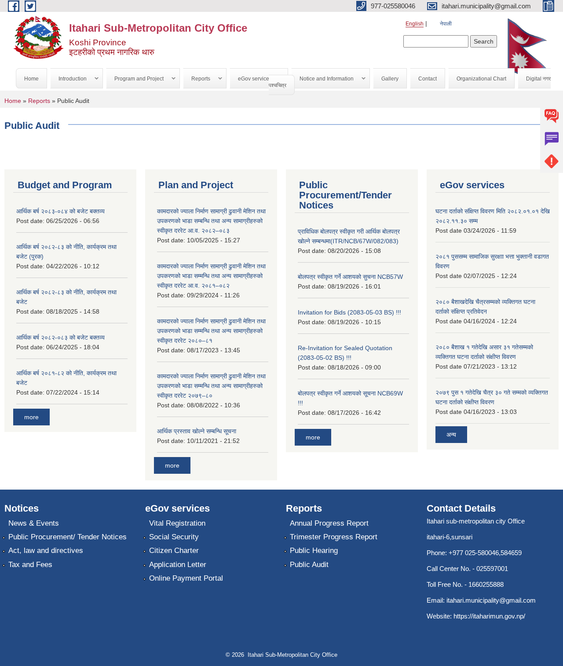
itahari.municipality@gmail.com (491, 600)
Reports (196, 79)
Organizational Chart (481, 79)
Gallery (389, 79)
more (31, 417)
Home (31, 79)
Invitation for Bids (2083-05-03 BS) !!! (349, 312)
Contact (427, 79)
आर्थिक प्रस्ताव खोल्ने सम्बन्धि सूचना (196, 431)
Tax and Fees (30, 564)
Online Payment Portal (186, 578)
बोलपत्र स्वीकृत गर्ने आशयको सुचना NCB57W (350, 276)
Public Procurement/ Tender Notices (67, 537)
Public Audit (309, 564)
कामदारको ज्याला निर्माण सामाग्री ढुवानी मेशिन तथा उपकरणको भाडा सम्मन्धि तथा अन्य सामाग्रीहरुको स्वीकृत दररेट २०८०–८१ (211, 331)
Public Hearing (314, 550)
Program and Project (135, 79)
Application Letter (177, 564)
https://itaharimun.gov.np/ (489, 616)
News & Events (33, 523)
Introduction (69, 79)
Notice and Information (323, 79)
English (415, 24)
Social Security (174, 537)
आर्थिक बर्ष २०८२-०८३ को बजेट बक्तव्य (60, 337)
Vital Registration (177, 523)
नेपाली (446, 24)
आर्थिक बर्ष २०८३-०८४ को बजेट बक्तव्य (60, 211)
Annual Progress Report (329, 523)
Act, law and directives (45, 550)
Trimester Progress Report (333, 537)
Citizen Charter (174, 550)
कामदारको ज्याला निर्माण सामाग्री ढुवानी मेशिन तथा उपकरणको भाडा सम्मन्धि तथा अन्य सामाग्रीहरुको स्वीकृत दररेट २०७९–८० (211, 386)
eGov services (251, 79)
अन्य (451, 434)
